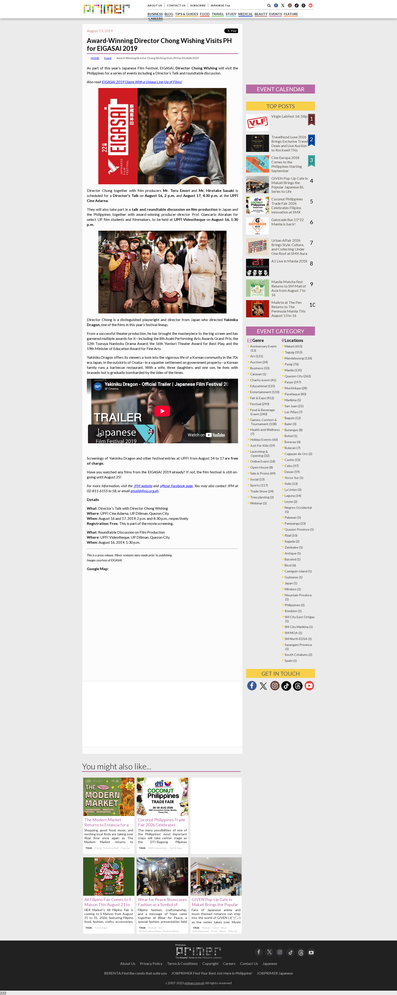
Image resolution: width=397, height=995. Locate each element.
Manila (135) (293, 370)
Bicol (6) (290, 565)
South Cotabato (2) (298, 655)
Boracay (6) (293, 442)
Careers (229, 963)
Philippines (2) (295, 605)
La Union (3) (293, 490)
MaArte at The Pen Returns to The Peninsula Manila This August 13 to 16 (288, 309)
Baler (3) (290, 424)
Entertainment (201, 931)
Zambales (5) (294, 547)
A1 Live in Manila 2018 (289, 261)
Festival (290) (259, 404)
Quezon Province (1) (299, 529)
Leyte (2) (291, 501)
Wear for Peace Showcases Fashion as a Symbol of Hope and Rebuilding (162, 904)
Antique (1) (293, 553)
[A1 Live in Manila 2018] (257, 274)
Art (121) (256, 356)
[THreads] (303, 7)
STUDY (231, 14)
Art (160, 927)
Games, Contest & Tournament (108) (263, 422)
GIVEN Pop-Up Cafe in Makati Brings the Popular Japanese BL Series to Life (215, 904)
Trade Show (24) (262, 491)
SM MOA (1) (293, 633)
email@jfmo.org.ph (144, 491)
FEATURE (291, 14)
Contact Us (249, 963)
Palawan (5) (293, 517)
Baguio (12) (293, 418)
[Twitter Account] (283, 5)
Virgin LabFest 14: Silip (289, 116)
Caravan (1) (258, 374)
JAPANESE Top (220, 5)
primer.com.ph (194, 983)
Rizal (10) (291, 535)
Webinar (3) (258, 503)
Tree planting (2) (262, 497)
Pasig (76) (292, 364)
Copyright (210, 963)
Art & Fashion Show (150, 931)
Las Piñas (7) (293, 412)
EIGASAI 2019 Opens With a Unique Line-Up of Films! (142, 82)
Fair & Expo (176, 848)
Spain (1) (291, 660)
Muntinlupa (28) (296, 388)
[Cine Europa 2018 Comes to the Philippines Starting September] (257, 171)
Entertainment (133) (264, 392)
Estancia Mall (111, 848)
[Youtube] (310, 5)
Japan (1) (291, 583)
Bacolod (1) (293, 559)
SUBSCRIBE (198, 5)
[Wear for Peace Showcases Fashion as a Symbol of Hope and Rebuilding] (162, 894)
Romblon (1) (293, 611)
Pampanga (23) (295, 523)
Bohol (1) (291, 436)
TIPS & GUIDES (186, 14)
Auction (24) (259, 362)
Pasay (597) (293, 382)
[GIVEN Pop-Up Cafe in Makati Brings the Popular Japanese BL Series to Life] (216, 894)
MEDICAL (245, 14)
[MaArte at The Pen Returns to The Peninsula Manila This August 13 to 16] (257, 316)
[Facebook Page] (276, 5)
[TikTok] (296, 7)
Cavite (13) (292, 460)
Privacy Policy (151, 963)
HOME (95, 58)
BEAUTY (261, 14)
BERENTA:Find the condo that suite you (135, 973)
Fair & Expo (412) (262, 398)
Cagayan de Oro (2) (298, 454)
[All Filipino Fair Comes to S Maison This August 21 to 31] (108, 894)
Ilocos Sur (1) (294, 478)
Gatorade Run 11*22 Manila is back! (287, 221)
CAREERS (155, 18)
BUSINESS (155, 14)
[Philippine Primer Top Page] (107, 17)
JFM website (143, 485)
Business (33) (259, 368)
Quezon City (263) (298, 376)
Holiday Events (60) (264, 439)
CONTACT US (176, 5)
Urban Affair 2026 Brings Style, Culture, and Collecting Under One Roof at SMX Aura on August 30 (289, 249)
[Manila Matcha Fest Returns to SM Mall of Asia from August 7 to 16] (257, 295)
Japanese (270, 963)
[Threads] (297, 690)
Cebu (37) (292, 466)
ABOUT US (154, 5)
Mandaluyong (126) (298, 358)
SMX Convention (157, 848)
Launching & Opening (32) (259, 453)
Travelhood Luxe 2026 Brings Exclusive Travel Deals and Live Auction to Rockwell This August (289, 145)
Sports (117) (259, 485)
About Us (127, 963)
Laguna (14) (293, 496)
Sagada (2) (292, 541)
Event (107, 58)
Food (215, 927)
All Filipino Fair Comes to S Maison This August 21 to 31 (107, 904)
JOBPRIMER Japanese (275, 973)
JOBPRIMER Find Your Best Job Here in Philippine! (211, 973)
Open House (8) (261, 467)
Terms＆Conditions (182, 963)
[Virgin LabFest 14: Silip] (257, 130)
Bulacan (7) (292, 448)
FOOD (205, 14)
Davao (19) (292, 472)
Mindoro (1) (293, 589)
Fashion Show (171, 931)
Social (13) (257, 479)
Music (224, 927)
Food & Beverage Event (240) (262, 412)
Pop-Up (125, 848)
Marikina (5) (293, 400)
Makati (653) (293, 346)
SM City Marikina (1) (299, 627)
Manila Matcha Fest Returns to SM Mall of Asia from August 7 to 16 (288, 288)
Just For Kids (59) (262, 445)
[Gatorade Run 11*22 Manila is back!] (257, 233)
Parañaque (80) (295, 394)
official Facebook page (176, 485)
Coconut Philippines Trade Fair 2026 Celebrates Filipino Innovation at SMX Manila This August (287, 208)
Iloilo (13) (291, 484)
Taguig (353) (293, 352)
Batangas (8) (294, 430)
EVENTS (275, 14)
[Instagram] (289, 5)
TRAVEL (218, 14)
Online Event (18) (262, 461)
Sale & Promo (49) (262, 473)
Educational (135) (262, 386)
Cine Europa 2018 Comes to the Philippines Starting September (286, 164)
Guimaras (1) (294, 577)
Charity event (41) (263, 380)
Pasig (98, 848)
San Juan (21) (294, 406)
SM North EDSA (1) (298, 639)
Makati (152, 927)
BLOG (168, 14)
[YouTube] (311, 952)
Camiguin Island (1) (298, 571)
